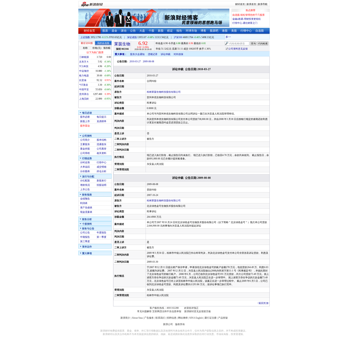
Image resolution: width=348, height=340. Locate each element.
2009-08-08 (148, 61)
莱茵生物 (122, 44)
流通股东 (101, 144)
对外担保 (178, 54)
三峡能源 (84, 57)
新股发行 (101, 180)
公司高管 (101, 148)
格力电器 (84, 75)
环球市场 (191, 30)
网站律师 (183, 317)
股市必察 (85, 116)
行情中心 (246, 30)
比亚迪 (82, 80)
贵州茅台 (84, 94)
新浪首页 (251, 4)
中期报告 (85, 237)
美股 (234, 30)
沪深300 (178, 37)
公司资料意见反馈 (238, 48)
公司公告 (85, 232)
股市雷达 (85, 125)
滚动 (123, 30)
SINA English (196, 317)
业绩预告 (85, 198)
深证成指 (132, 37)
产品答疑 (223, 317)
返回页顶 (263, 303)
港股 (225, 30)
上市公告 (85, 189)
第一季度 (101, 237)
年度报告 (101, 232)
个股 (151, 30)
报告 (179, 30)
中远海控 (84, 71)
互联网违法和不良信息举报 (166, 311)
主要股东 (85, 144)
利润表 (83, 203)
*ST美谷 (83, 84)
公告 (133, 30)
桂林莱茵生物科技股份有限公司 (164, 91)
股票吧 (214, 30)
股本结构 (101, 139)
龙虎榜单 (101, 121)
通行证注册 (210, 317)
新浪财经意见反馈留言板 (197, 311)
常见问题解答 (144, 311)
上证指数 (85, 37)
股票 (105, 30)
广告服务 (149, 317)
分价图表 (85, 171)
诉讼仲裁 (165, 54)
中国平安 (84, 89)
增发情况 (85, 185)
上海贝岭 (84, 98)
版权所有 (180, 324)
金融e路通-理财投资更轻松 (246, 19)
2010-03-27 (135, 61)
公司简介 (85, 139)
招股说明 (101, 185)
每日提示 (101, 116)
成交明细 (101, 166)
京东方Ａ (84, 61)
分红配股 (85, 180)
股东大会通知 (137, 54)
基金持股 (85, 148)
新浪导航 (262, 4)
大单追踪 (85, 166)
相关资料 (101, 153)
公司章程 (85, 153)
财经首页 (240, 4)
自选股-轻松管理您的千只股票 (248, 15)
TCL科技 (83, 66)
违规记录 (152, 54)
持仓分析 (101, 171)
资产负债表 (86, 207)
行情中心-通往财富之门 (244, 23)
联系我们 (160, 317)
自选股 (259, 30)
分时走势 (85, 162)
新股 (161, 30)
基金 (114, 30)
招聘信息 (171, 317)
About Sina (137, 317)
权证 (170, 30)
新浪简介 (125, 317)
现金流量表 (86, 212)
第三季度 (85, 241)
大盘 (142, 30)
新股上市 (85, 121)
